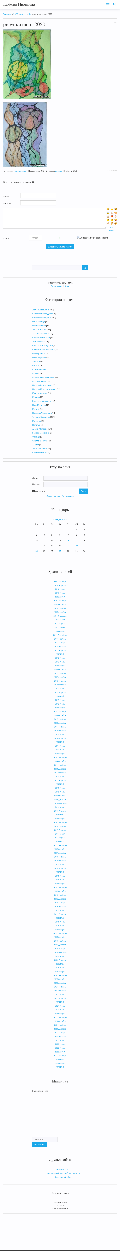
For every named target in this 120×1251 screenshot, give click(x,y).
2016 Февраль (60, 803)
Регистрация (56, 286)
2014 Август (60, 753)
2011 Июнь (60, 627)
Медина (36, 397)
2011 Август (60, 631)
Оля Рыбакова (39, 325)
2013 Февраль (60, 684)
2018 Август (60, 883)
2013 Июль (60, 703)
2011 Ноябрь (60, 638)
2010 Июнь (60, 589)
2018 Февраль (60, 860)
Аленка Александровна (43, 377)
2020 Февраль (60, 952)
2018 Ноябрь (60, 895)
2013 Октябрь (60, 715)
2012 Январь (60, 642)
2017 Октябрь (60, 849)
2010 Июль (60, 593)
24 (36, 551)
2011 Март (60, 619)
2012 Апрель (60, 650)
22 (77, 545)
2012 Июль (60, 661)
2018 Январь (60, 856)
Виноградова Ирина (41, 317)
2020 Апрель (60, 960)
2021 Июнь (60, 1006)
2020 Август (60, 971)
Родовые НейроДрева (42, 313)
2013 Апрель (60, 692)
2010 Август (60, 596)
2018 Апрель (60, 868)
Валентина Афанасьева (43, 349)
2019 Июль (60, 925)
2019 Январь (60, 902)
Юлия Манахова (40, 393)
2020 (15, 14)
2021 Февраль (60, 990)
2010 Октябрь (60, 604)
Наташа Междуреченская (44, 389)
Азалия (35, 444)
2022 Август (60, 1051)
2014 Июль (60, 749)
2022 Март (60, 1040)
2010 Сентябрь (60, 600)
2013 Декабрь (60, 723)
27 (60, 551)
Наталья (36, 425)
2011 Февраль (60, 616)
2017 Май (60, 841)
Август (23, 14)
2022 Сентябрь (60, 1055)
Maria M (36, 409)
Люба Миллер (38, 341)
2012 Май (60, 654)
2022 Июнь (60, 1044)
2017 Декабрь (60, 853)
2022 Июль (60, 1048)
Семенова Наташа (41, 337)
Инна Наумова (39, 357)
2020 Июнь (60, 967)
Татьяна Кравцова (41, 417)
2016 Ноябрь (60, 826)
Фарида (36, 436)
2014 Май (60, 742)
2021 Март (60, 994)
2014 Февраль (60, 730)
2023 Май (60, 1059)
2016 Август (60, 818)
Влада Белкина (39, 369)
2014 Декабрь (60, 768)
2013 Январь (60, 681)
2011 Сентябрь (60, 635)
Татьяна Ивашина (40, 333)
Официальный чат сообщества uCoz (63, 1173)
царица (58, 171)
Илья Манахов (39, 405)
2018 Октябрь (60, 891)
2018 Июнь (60, 876)
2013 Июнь (60, 700)
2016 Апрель (60, 811)
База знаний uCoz (63, 1177)
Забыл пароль (53, 496)
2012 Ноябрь (60, 673)
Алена (35, 373)
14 (68, 540)
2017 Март (60, 833)
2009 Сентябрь (60, 581)
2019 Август (60, 929)
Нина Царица (38, 321)
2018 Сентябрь (60, 887)
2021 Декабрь (60, 1028)
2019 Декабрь (60, 944)
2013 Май (60, 696)
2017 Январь (60, 830)
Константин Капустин (42, 345)
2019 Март (60, 910)
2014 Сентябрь (60, 757)
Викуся (35, 365)
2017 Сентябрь (60, 845)
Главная (7, 14)
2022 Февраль (60, 1036)
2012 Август (60, 665)
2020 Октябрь (60, 979)
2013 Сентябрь (60, 711)
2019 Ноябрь (60, 941)
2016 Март (60, 807)
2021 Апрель (60, 998)
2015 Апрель (60, 780)
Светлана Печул (40, 440)
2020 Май (60, 963)
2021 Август (60, 1013)
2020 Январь (60, 948)
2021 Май (60, 1002)
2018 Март (60, 864)
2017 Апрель (60, 837)
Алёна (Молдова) (40, 428)
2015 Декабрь (60, 799)
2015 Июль (60, 791)
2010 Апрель (60, 585)
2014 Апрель (60, 738)
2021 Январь (60, 986)
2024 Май (60, 1067)
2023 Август (60, 1063)
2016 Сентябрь (60, 822)
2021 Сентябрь (60, 1017)
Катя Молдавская (40, 452)
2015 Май (60, 784)
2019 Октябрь (60, 937)
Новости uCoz (62, 1169)
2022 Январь (60, 1032)
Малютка (36, 421)
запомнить (40, 491)
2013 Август (60, 707)
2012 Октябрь (60, 669)
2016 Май (60, 814)
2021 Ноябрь (60, 1025)
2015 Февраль (60, 772)
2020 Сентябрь (60, 975)
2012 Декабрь (60, 677)
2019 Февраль (60, 906)
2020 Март (60, 956)
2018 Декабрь (60, 898)
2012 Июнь (60, 658)
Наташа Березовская (42, 385)
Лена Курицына (39, 448)
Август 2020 (60, 519)
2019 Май (60, 918)
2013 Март (60, 688)
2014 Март (60, 734)
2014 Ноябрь (60, 765)
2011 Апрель (60, 623)
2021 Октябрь (60, 1021)
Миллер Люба (38, 353)
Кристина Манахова (41, 401)
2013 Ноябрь (60, 719)
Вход (67, 286)
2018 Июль (60, 879)
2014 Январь (60, 726)
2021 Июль (60, 1009)
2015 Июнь (60, 788)
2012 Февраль (60, 646)
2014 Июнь (60, 746)
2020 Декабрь (60, 983)
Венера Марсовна (40, 432)
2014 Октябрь (60, 761)
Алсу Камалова (39, 381)
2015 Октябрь (60, 795)
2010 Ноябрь (60, 608)
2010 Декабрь (60, 612)
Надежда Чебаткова (42, 413)
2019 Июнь (60, 921)
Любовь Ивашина (19, 4)
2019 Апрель (60, 914)
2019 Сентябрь (60, 933)
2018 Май (60, 872)
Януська (36, 361)
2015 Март (60, 776)
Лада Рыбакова (39, 329)
